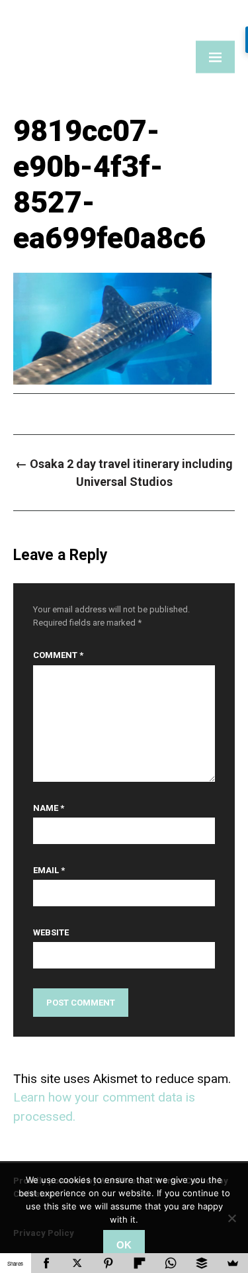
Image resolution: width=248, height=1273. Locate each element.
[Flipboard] (139, 1263)
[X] (77, 1263)
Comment (58, 655)
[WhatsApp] (170, 1263)
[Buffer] (201, 1263)
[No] (231, 1218)
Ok (124, 1244)
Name (48, 808)
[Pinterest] (108, 1263)
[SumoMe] (232, 1263)
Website (51, 932)
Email (49, 870)
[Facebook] (46, 1263)
